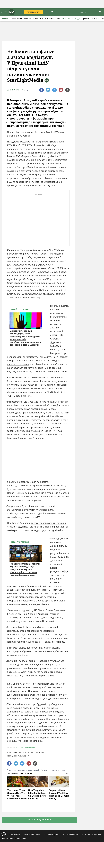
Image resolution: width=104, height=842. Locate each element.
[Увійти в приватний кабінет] (100, 12)
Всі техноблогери (70, 834)
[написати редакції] (61, 90)
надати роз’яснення (18, 364)
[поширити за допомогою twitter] (48, 90)
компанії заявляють (18, 159)
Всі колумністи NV (32, 834)
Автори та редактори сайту (14, 838)
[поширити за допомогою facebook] (41, 90)
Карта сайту (15, 834)
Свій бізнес (17, 18)
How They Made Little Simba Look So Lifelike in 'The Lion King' (37, 794)
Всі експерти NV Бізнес (92, 834)
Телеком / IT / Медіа (71, 18)
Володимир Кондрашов (25, 747)
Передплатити (33, 12)
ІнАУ (15, 752)
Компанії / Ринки (52, 18)
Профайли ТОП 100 (90, 18)
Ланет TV (29, 752)
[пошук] (52, 12)
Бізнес (5, 18)
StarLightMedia (41, 752)
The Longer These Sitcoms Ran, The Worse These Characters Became (17, 794)
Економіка (29, 18)
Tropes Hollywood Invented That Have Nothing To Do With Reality (59, 794)
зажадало (55, 345)
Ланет (21, 752)
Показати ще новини (39, 820)
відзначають (22, 377)
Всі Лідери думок (51, 834)
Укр (81, 12)
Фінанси (39, 18)
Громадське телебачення (18, 756)
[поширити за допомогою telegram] (54, 90)
